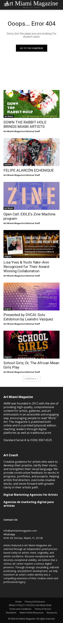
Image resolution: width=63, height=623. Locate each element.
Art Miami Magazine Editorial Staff (22, 131)
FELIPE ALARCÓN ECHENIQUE (29, 170)
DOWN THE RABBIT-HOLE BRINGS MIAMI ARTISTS (25, 124)
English (8, 256)
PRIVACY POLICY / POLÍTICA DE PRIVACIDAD (30, 605)
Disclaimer (11, 612)
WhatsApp (9, 534)
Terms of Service (43, 608)
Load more (30, 378)
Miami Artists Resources (31, 612)
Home (18, 601)
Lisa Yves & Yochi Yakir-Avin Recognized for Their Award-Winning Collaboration (27, 266)
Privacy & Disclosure (35, 601)
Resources (52, 612)
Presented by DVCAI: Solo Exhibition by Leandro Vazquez (28, 317)
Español (8, 164)
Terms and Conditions (20, 608)
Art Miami (9, 116)
